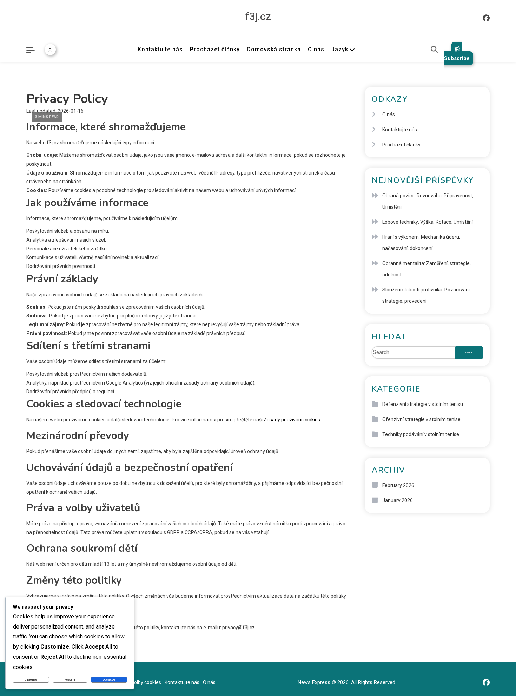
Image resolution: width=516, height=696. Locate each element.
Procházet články (215, 49)
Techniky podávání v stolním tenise (420, 434)
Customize (31, 679)
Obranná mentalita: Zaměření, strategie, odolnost (426, 269)
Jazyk (339, 49)
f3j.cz (258, 16)
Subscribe (457, 58)
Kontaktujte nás (160, 49)
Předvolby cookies (141, 682)
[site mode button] (50, 49)
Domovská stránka (274, 49)
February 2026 (398, 485)
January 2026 (397, 500)
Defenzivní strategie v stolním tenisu (422, 404)
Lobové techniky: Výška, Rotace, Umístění (427, 222)
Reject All (70, 679)
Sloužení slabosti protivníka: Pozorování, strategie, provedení (426, 295)
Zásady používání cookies (292, 419)
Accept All (109, 679)
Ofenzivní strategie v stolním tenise (421, 419)
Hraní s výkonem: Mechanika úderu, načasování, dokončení (421, 242)
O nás (316, 49)
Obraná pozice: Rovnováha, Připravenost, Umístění (427, 201)
